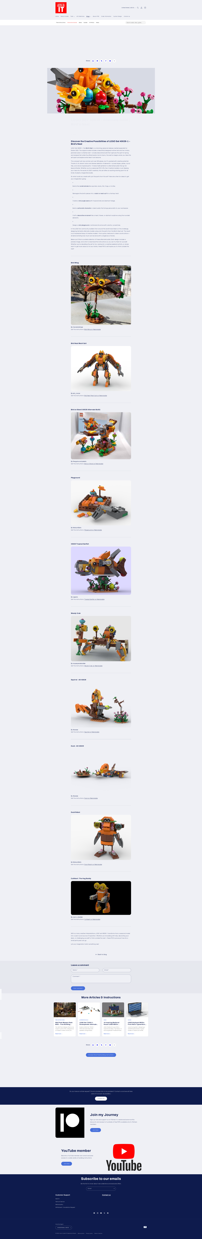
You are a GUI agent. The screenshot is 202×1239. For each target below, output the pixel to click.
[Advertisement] (101, 40)
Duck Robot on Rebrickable (93, 864)
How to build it (63, 1233)
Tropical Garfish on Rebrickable (94, 599)
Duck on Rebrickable (91, 798)
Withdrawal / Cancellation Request (65, 1207)
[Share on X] (101, 61)
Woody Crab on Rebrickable (93, 666)
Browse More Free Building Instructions (101, 1054)
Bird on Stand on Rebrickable (93, 464)
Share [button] (74, 134)
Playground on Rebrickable (93, 530)
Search (57, 1198)
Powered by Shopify (71, 1233)
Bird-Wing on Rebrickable (92, 329)
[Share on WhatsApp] (93, 61)
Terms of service (60, 1201)
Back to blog (102, 954)
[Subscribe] (114, 1189)
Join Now (95, 1130)
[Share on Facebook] (97, 61)
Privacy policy (89, 1233)
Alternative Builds (72, 22)
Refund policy (59, 1204)
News (97, 22)
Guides (85, 22)
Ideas (80, 22)
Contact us (101, 1098)
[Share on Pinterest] (105, 61)
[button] (72, 16)
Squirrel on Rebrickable (91, 732)
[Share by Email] (110, 61)
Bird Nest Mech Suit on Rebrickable (95, 395)
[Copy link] (114, 61)
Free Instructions (60, 22)
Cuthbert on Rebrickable (92, 919)
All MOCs (91, 22)
